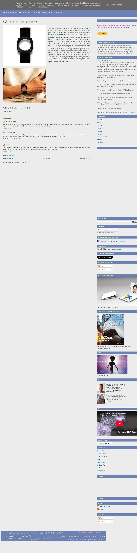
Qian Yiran (78, 32)
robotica (99, 139)
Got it (119, 5)
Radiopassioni (101, 468)
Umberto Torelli (101, 465)
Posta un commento (9, 155)
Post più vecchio (85, 158)
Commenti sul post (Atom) (17, 162)
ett (6, 145)
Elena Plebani (101, 454)
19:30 (29, 108)
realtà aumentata (102, 137)
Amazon (128, 45)
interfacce (100, 128)
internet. (99, 134)
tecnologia (100, 142)
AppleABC (100, 451)
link (131, 51)
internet (99, 131)
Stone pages (101, 471)
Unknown (100, 509)
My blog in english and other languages (112, 241)
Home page (46, 158)
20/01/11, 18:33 (7, 151)
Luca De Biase (101, 462)
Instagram (119, 249)
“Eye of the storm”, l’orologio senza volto (21, 22)
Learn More (110, 5)
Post (101, 266)
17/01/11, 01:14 (7, 128)
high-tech (100, 125)
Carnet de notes (102, 456)
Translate (112, 232)
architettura (100, 120)
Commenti (103, 269)
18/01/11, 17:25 (7, 141)
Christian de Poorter (104, 506)
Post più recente (8, 158)
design (11, 111)
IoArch (99, 459)
